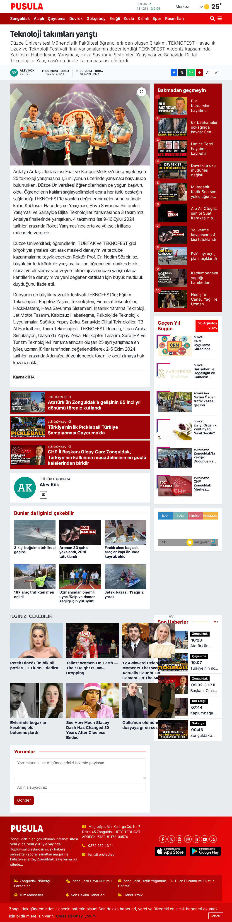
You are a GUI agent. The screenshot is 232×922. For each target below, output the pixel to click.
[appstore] (170, 851)
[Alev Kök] (25, 487)
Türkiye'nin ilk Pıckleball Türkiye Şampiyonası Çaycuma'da (202, 665)
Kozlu (129, 18)
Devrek (76, 18)
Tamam (215, 915)
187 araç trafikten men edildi (34, 594)
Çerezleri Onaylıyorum (76, 916)
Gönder (24, 800)
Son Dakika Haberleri (88, 895)
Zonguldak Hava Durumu (92, 881)
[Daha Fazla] (199, 72)
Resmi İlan (174, 18)
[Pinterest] (179, 839)
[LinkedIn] (196, 839)
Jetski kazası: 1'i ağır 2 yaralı (124, 594)
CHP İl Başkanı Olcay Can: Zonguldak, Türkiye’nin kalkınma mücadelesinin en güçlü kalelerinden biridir (203, 688)
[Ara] (213, 19)
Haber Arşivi (133, 895)
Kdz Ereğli (199, 701)
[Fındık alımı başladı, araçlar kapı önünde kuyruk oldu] (125, 532)
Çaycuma (56, 18)
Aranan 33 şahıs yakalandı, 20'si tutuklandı (73, 551)
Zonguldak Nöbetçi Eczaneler (32, 883)
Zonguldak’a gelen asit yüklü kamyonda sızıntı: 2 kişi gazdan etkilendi (201, 733)
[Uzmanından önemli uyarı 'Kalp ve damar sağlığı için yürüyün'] (80, 576)
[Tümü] (216, 622)
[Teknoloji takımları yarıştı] (80, 124)
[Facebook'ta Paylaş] (174, 72)
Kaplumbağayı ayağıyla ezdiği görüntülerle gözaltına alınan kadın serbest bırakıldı (203, 710)
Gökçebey (96, 18)
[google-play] (205, 851)
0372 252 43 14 (101, 846)
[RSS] (213, 839)
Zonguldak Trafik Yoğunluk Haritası (142, 883)
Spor (156, 18)
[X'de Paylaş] (182, 72)
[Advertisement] (188, 581)
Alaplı (39, 18)
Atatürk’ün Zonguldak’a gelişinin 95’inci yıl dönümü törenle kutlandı (204, 643)
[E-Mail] (43, 495)
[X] (171, 839)
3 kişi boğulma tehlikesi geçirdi (35, 549)
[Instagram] (188, 839)
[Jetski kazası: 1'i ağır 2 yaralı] (125, 576)
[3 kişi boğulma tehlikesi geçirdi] (35, 532)
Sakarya (198, 723)
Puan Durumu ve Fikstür (194, 881)
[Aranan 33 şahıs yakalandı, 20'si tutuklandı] (80, 532)
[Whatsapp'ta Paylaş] (191, 72)
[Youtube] (204, 839)
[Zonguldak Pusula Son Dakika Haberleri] (27, 6)
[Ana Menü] (219, 19)
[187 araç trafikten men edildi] (35, 576)
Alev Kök (49, 484)
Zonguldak (20, 18)
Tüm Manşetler (31, 895)
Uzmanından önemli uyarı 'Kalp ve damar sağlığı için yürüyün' (77, 596)
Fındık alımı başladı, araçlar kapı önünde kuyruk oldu (122, 551)
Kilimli (143, 18)
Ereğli (114, 18)
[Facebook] (163, 839)
